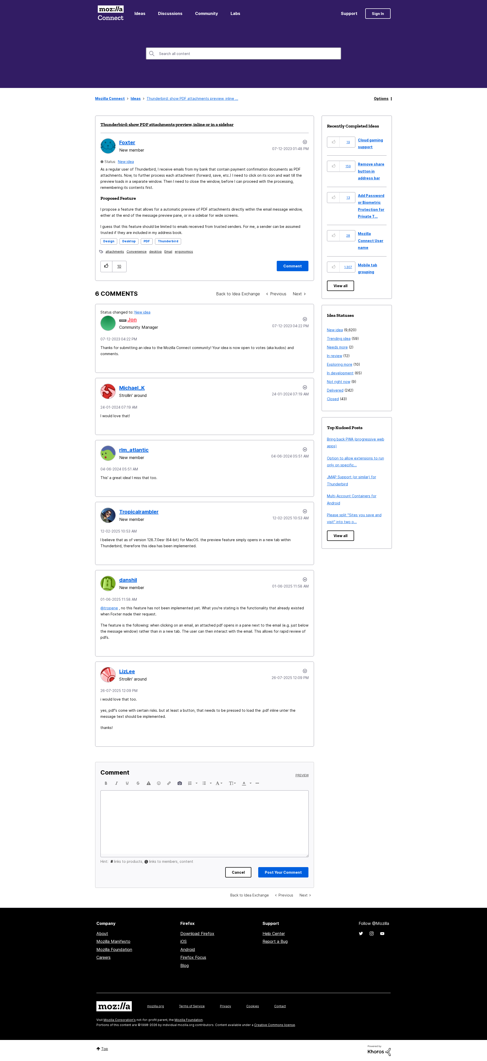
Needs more (337, 347)
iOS (183, 941)
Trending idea (339, 338)
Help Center (274, 933)
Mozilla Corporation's (119, 1020)
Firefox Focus (193, 957)
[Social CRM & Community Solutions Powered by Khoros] (379, 1050)
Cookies (252, 1006)
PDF (147, 241)
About (102, 933)
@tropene (109, 608)
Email (168, 251)
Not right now (338, 381)
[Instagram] (371, 933)
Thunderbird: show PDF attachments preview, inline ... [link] (192, 98)
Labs (235, 13)
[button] (106, 266)
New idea (126, 161)
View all (340, 286)
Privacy (225, 1006)
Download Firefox (197, 933)
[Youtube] (382, 933)
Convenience (137, 251)
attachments (115, 251)
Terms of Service (192, 1006)
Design (108, 241)
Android (187, 949)
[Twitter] (361, 933)
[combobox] (243, 53)
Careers (103, 957)
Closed (333, 399)
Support (349, 13)
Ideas (139, 13)
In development (340, 373)
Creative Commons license (274, 1025)
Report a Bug (275, 941)
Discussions (170, 13)
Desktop (129, 241)
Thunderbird (168, 241)
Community (206, 13)
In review (334, 356)
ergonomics (184, 251)
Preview (302, 775)
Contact (280, 1006)
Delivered (335, 390)
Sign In (378, 13)
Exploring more (339, 364)
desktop (155, 251)
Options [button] (381, 98)
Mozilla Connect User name (370, 240)
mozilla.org (155, 1006)
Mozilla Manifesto (113, 941)
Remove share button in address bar (371, 171)
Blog (184, 965)
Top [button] (104, 1049)
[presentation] (106, 783)
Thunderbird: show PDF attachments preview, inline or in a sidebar (167, 124)
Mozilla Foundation (114, 949)
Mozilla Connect (110, 13)
